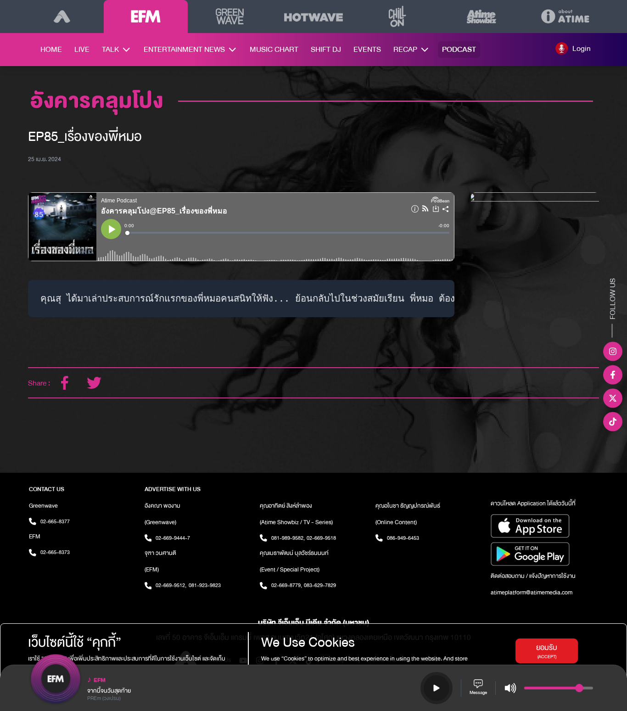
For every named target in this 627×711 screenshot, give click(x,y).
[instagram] (612, 351)
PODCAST (459, 49)
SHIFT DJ (326, 49)
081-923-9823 (205, 585)
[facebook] (64, 382)
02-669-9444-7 (173, 538)
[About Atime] (565, 16)
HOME (51, 49)
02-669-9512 (171, 585)
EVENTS (367, 49)
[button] (573, 48)
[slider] (579, 688)
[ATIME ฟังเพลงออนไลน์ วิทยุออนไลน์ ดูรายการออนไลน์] (62, 16)
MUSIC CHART (274, 49)
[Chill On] (397, 16)
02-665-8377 (55, 521)
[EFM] (146, 16)
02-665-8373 (55, 552)
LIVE (82, 49)
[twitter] (94, 382)
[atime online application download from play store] (544, 554)
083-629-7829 (320, 585)
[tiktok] (612, 421)
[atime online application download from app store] (544, 526)
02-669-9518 (321, 538)
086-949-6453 (403, 538)
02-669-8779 (286, 585)
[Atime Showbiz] (481, 16)
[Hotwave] (314, 16)
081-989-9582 (288, 538)
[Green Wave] (230, 16)
